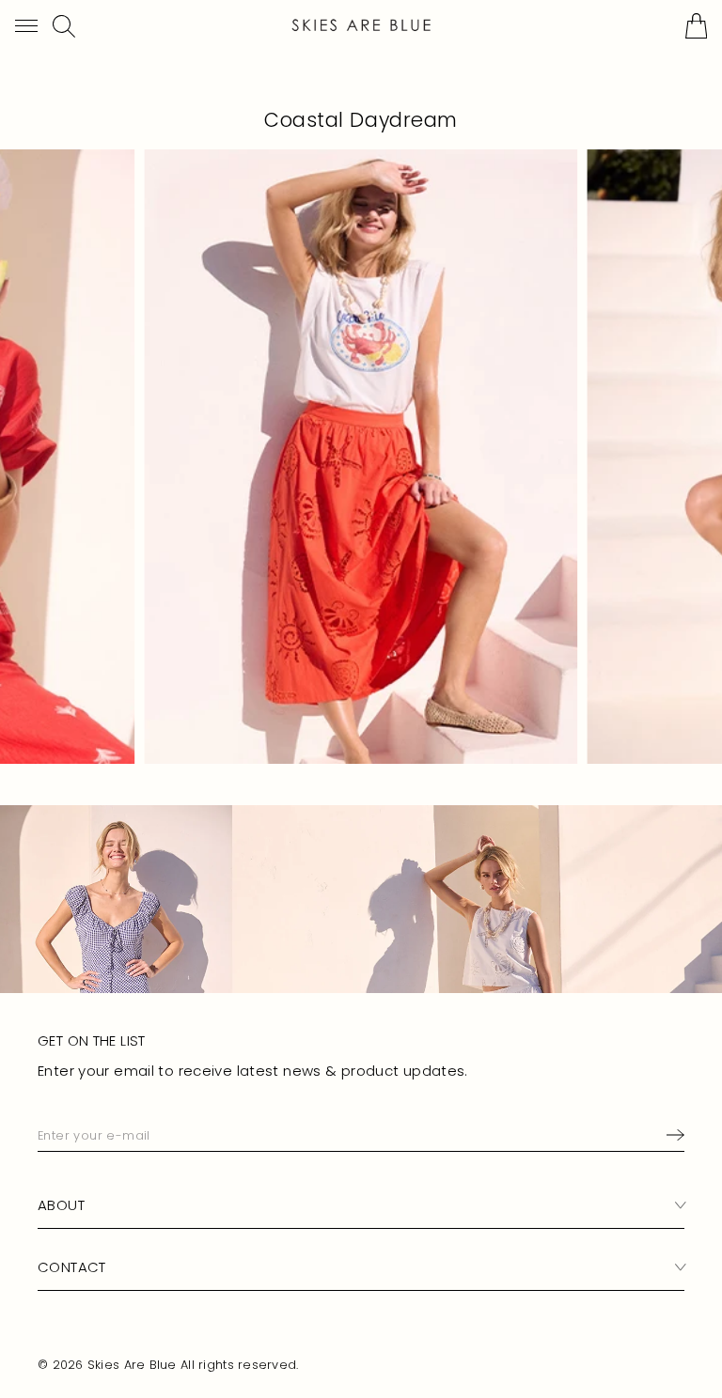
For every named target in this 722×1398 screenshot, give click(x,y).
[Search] (64, 26)
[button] (26, 26)
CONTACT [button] (72, 1267)
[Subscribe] (671, 1135)
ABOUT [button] (61, 1205)
